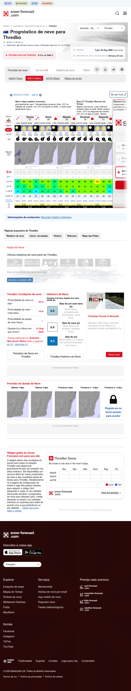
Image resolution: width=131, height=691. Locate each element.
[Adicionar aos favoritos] (96, 69)
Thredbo (53, 26)
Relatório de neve (15, 235)
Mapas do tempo (73, 78)
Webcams (72, 235)
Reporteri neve (46, 602)
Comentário (88, 661)
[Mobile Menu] (125, 13)
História (57, 235)
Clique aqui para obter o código (23, 509)
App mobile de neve (49, 597)
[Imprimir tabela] (121, 69)
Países (6, 26)
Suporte (40, 661)
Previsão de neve (18, 70)
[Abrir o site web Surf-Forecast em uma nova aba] (8, 3)
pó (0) (10, 344)
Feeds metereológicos (50, 607)
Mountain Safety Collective (56, 217)
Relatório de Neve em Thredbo (25, 354)
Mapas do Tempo (13, 592)
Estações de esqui (13, 586)
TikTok (7, 641)
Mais (9, 155)
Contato (53, 661)
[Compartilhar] (113, 69)
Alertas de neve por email (52, 592)
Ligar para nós (69, 661)
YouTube (8, 646)
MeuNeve (8, 612)
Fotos (6, 607)
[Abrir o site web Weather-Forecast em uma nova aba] (47, 3)
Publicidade (25, 661)
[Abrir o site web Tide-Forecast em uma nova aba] (34, 3)
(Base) (53, 78)
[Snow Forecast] (17, 13)
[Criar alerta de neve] (105, 69)
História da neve (65, 70)
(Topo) (16, 78)
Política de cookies (54, 676)
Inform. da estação (39, 235)
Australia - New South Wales (29, 26)
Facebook (8, 631)
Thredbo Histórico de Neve (65, 356)
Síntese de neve (12, 597)
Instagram (8, 636)
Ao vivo (40, 70)
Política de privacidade (31, 676)
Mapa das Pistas (90, 235)
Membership (45, 586)
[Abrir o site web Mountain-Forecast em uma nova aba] (21, 3)
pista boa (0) (21, 344)
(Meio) (34, 78)
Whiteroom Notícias (14, 602)
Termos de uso (10, 676)
